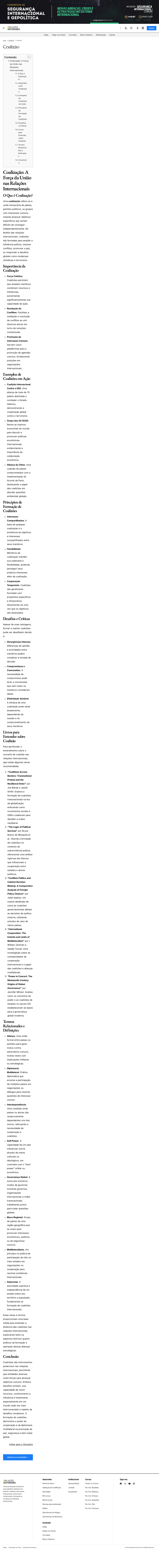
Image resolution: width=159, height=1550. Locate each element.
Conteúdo (46, 1522)
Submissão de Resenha (29, 1547)
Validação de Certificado (51, 1487)
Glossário (11, 40)
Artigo (46, 35)
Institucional (73, 1479)
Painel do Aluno (48, 1483)
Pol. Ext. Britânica (91, 1492)
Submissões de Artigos (51, 1512)
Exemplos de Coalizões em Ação (22, 99)
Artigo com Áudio (58, 35)
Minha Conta (47, 1500)
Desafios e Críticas (22, 124)
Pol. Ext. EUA (90, 1504)
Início (4, 40)
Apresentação (73, 1483)
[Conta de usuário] (137, 28)
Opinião (112, 35)
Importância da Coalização (22, 87)
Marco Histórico (86, 35)
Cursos (88, 1479)
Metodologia (101, 35)
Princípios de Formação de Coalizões (22, 113)
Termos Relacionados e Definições (22, 150)
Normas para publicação (51, 1504)
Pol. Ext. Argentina (92, 1500)
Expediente (72, 1492)
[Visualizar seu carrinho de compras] (142, 28)
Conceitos (73, 35)
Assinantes (47, 1479)
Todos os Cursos (91, 1483)
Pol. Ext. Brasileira (92, 1487)
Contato (71, 1487)
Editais (45, 1508)
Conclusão (22, 161)
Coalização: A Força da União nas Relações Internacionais (19, 66)
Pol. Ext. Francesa (92, 1508)
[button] (3, 28)
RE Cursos (46, 1496)
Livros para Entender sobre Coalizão (22, 135)
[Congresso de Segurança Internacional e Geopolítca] (79, 12)
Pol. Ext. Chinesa (91, 1496)
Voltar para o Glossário (21, 1444)
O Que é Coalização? (22, 76)
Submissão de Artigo (15, 1547)
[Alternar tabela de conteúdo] (28, 57)
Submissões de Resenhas (52, 1516)
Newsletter (46, 1492)
